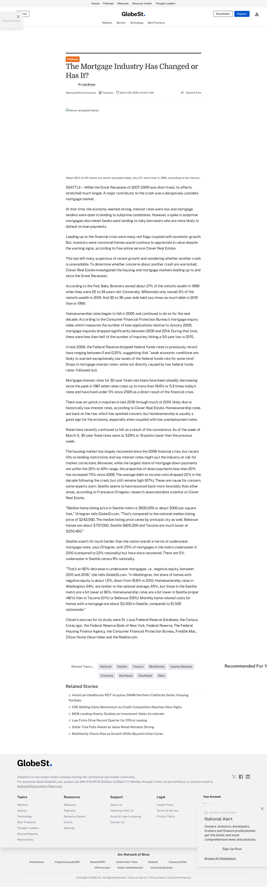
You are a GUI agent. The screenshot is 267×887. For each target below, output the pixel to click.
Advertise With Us (122, 810)
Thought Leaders (165, 3)
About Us (116, 804)
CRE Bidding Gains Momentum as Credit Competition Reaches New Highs (126, 707)
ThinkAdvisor (36, 862)
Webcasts (123, 3)
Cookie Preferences (179, 877)
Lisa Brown (88, 84)
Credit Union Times (127, 862)
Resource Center (142, 3)
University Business (161, 867)
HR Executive (102, 867)
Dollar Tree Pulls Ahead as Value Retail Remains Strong (113, 727)
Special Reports (27, 833)
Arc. (100, 877)
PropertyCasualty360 (67, 862)
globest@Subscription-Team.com (39, 786)
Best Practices (26, 822)
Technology (24, 816)
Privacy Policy (166, 816)
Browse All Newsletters (220, 858)
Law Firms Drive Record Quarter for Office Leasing (109, 720)
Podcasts (108, 3)
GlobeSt (153, 862)
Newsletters (223, 13)
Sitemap (69, 828)
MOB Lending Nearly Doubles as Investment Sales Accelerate (118, 714)
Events (96, 3)
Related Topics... (82, 666)
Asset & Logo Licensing (125, 816)
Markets (22, 804)
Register (242, 13)
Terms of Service (168, 810)
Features (72, 59)
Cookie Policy (165, 804)
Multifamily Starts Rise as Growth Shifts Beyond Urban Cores (117, 734)
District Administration (130, 867)
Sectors (22, 810)
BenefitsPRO (97, 862)
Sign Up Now (232, 849)
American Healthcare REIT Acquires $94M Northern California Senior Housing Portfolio (129, 697)
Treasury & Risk (178, 862)
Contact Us (117, 822)
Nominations (25, 839)
